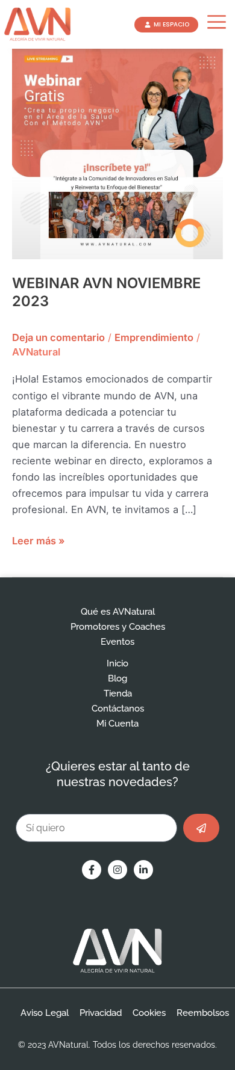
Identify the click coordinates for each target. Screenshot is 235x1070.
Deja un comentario (58, 337)
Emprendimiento (153, 337)
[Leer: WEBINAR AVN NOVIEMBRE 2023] (117, 153)
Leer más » (38, 540)
